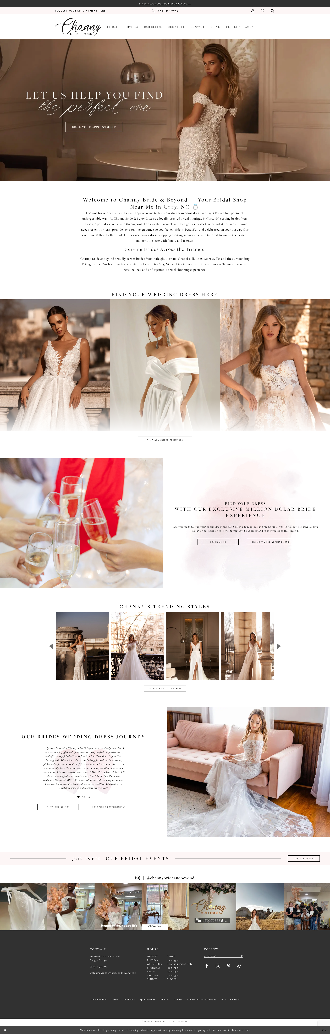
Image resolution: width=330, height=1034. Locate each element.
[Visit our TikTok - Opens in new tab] (239, 966)
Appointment (147, 999)
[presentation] (82, 646)
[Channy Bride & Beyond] (78, 26)
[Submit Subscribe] (241, 956)
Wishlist (165, 999)
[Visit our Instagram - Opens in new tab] (218, 966)
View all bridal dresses (165, 688)
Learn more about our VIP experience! (165, 3)
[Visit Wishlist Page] (262, 10)
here (247, 1030)
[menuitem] (80, 10)
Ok (324, 1029)
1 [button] (78, 797)
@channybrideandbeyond (171, 877)
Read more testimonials (108, 807)
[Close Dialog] (5, 1030)
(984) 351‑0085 (99, 966)
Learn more (218, 542)
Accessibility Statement (201, 999)
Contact (235, 999)
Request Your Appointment (271, 542)
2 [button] (83, 797)
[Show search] (272, 10)
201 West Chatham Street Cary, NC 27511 (105, 958)
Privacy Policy (98, 999)
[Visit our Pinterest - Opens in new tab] (228, 966)
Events (178, 999)
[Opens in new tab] (23, 906)
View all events (304, 858)
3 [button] (89, 797)
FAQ (223, 999)
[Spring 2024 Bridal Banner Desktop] (165, 110)
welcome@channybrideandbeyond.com (113, 972)
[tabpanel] (165, 110)
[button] (253, 10)
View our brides (58, 807)
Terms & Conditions (123, 999)
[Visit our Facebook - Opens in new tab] (206, 966)
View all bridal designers (165, 439)
